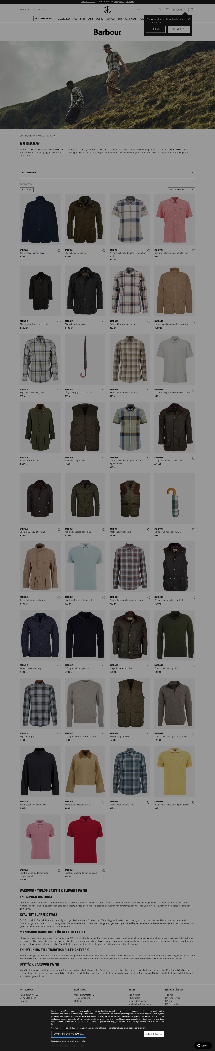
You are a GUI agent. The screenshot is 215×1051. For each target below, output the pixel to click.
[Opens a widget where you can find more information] (203, 1046)
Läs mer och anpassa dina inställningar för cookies (68, 1041)
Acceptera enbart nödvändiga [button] (69, 1034)
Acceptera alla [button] (154, 1034)
